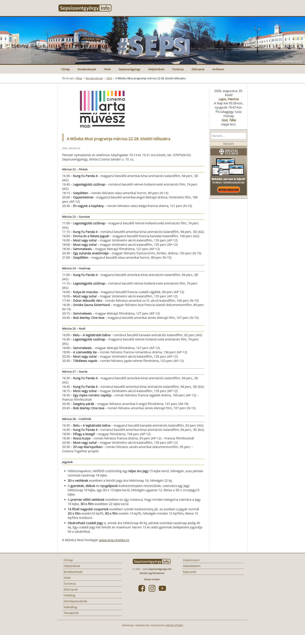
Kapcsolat (189, 572)
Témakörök (71, 613)
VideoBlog (70, 607)
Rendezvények (87, 69)
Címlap (65, 69)
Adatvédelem (191, 566)
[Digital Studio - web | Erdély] (228, 170)
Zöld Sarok (71, 589)
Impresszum (191, 560)
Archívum (218, 69)
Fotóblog (69, 595)
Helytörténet (156, 69)
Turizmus (178, 69)
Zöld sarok (198, 69)
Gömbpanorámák (75, 601)
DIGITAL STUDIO (174, 625)
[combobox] (228, 135)
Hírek (107, 69)
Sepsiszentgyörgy (129, 69)
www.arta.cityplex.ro (114, 540)
